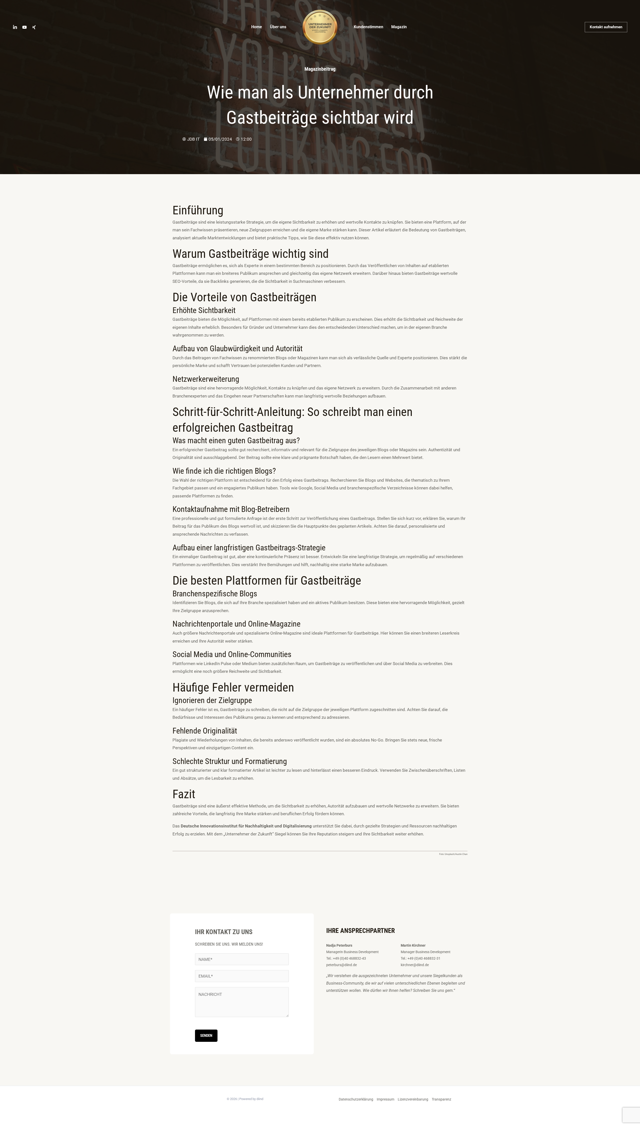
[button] (606, 27)
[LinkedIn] (15, 27)
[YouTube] (24, 27)
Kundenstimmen (368, 27)
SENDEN (206, 1035)
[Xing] (34, 27)
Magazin (399, 27)
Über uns (278, 27)
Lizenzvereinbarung (413, 1099)
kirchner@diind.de (415, 965)
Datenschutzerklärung (356, 1099)
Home (256, 27)
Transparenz (441, 1099)
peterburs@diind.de (341, 965)
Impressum (385, 1099)
